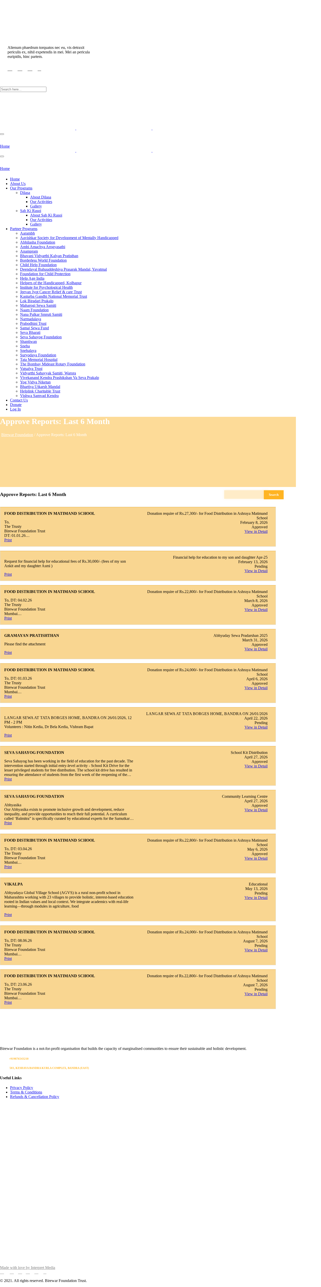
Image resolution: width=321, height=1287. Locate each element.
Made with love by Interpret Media (27, 1267)
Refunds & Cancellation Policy (34, 1097)
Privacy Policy (21, 1087)
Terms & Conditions (26, 1092)
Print (8, 540)
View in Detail (256, 531)
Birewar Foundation (17, 435)
